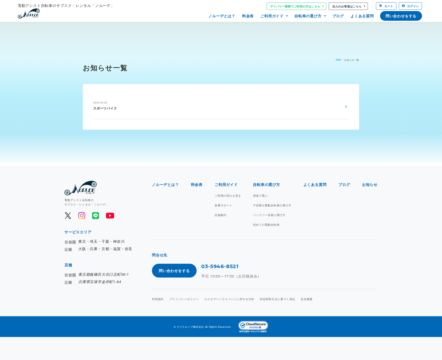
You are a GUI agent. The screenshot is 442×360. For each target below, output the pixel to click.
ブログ (338, 15)
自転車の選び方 (308, 15)
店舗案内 (220, 215)
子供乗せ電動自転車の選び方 (272, 205)
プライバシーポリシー (184, 299)
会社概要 (306, 299)
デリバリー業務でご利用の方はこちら (295, 6)
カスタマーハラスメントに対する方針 (229, 299)
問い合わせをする (401, 15)
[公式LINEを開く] (95, 215)
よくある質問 (362, 15)
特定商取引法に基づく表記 (277, 299)
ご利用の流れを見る (228, 195)
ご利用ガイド (272, 15)
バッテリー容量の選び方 (269, 215)
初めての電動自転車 (266, 224)
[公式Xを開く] (67, 215)
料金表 (248, 15)
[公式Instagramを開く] (81, 215)
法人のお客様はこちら (347, 6)
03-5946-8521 (219, 266)
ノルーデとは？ (222, 15)
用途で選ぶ (260, 195)
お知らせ (370, 184)
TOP (338, 59)
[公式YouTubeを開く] (109, 215)
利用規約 (158, 299)
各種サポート (223, 205)
